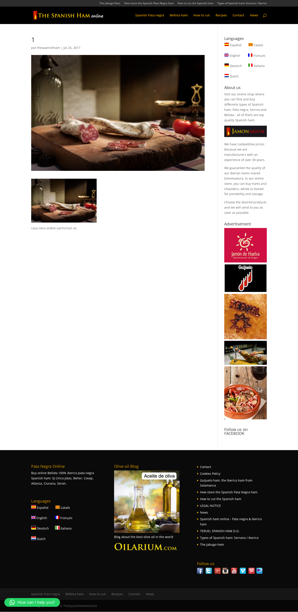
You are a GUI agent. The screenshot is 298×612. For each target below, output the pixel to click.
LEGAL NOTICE (210, 506)
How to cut (201, 15)
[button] (32, 602)
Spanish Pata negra (149, 15)
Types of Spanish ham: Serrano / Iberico (242, 3)
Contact (238, 15)
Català (258, 45)
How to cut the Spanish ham (195, 3)
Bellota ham (179, 15)
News (254, 15)
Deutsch (235, 66)
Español (235, 45)
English (234, 55)
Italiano (259, 66)
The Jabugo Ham (109, 3)
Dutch (234, 76)
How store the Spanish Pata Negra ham (149, 3)
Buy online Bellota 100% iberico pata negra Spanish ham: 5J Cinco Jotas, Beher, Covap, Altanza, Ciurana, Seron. (62, 478)
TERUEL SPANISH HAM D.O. (220, 531)
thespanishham (48, 48)
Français (258, 55)
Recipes (221, 15)
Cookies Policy (210, 473)
